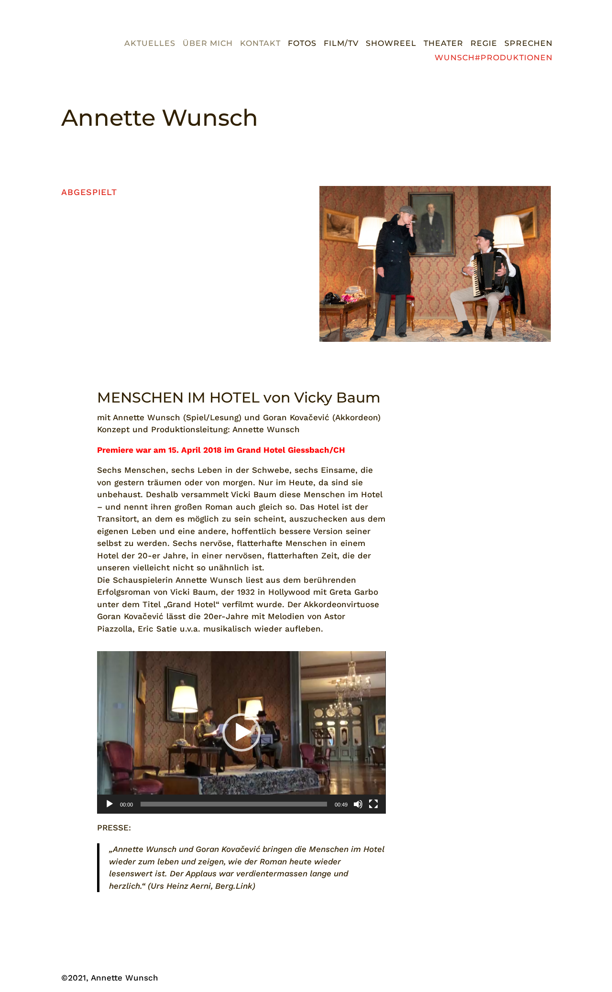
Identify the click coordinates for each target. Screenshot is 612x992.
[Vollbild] (373, 804)
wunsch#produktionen (494, 58)
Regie (483, 44)
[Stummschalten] (358, 804)
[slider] (234, 804)
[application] (241, 732)
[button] (241, 732)
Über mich (208, 44)
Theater (443, 44)
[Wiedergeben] (109, 804)
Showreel (391, 44)
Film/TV (341, 44)
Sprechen (528, 44)
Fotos (302, 44)
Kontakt (260, 44)
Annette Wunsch (159, 117)
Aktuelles (149, 44)
